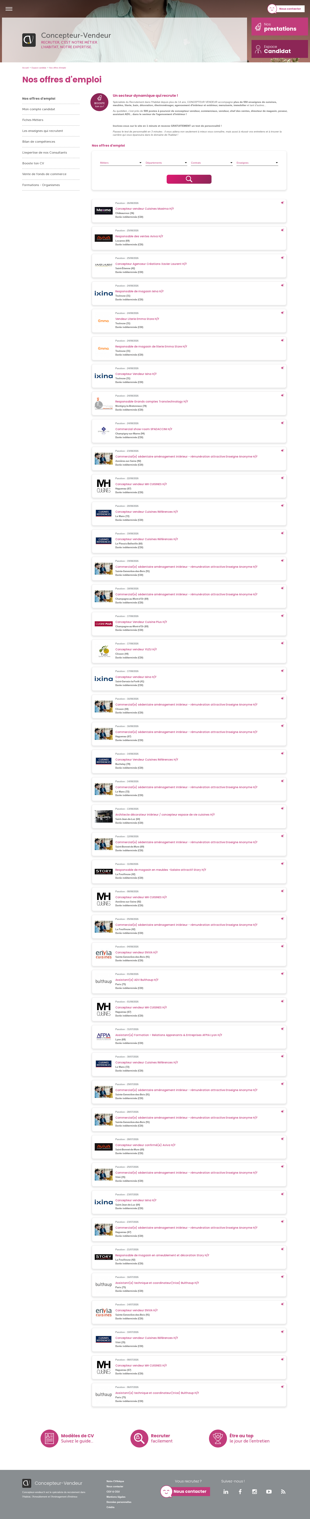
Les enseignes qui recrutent (42, 131)
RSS (283, 1491)
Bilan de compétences (38, 142)
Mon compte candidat (38, 109)
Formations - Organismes (41, 185)
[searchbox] (121, 163)
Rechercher (189, 179)
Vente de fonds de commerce (44, 174)
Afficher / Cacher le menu (9, 8)
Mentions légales (116, 1497)
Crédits (110, 1507)
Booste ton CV (33, 163)
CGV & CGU (113, 1492)
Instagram (254, 1491)
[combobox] (121, 163)
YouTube (268, 1491)
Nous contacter (290, 9)
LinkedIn (225, 1491)
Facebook (240, 1491)
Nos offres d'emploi (38, 98)
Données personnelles (119, 1502)
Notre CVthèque (115, 1481)
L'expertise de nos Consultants (44, 152)
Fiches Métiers (32, 120)
